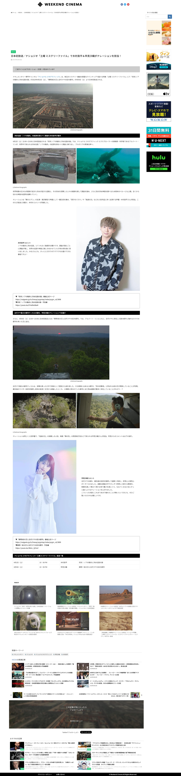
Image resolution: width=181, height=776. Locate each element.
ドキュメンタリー (18, 654)
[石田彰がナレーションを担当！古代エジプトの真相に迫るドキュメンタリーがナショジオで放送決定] (119, 595)
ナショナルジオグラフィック (44, 654)
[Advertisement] (76, 31)
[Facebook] (122, 4)
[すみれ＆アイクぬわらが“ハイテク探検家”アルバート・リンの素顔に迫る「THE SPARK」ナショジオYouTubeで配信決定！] (76, 621)
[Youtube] (128, 4)
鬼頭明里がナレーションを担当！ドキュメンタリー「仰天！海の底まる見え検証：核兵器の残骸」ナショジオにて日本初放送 (75, 607)
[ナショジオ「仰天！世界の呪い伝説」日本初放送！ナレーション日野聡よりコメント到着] (33, 595)
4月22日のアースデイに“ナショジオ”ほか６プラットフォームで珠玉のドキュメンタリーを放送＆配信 (33, 633)
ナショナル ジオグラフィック (49, 76)
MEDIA (13, 52)
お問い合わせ (60, 774)
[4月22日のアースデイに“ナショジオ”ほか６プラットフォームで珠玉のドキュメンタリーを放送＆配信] (33, 621)
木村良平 (65, 654)
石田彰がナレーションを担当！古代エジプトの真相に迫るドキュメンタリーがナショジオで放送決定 (119, 607)
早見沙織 (57, 654)
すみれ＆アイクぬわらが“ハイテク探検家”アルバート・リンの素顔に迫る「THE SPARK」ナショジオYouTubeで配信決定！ (75, 633)
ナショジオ (29, 654)
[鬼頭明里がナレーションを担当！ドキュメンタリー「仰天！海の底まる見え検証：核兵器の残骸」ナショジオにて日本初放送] (76, 595)
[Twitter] (125, 4)
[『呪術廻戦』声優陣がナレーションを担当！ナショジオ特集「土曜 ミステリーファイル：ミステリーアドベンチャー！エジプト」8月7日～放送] (119, 621)
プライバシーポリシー (45, 774)
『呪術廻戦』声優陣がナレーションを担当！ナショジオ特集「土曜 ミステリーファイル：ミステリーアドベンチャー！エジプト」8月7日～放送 (119, 634)
